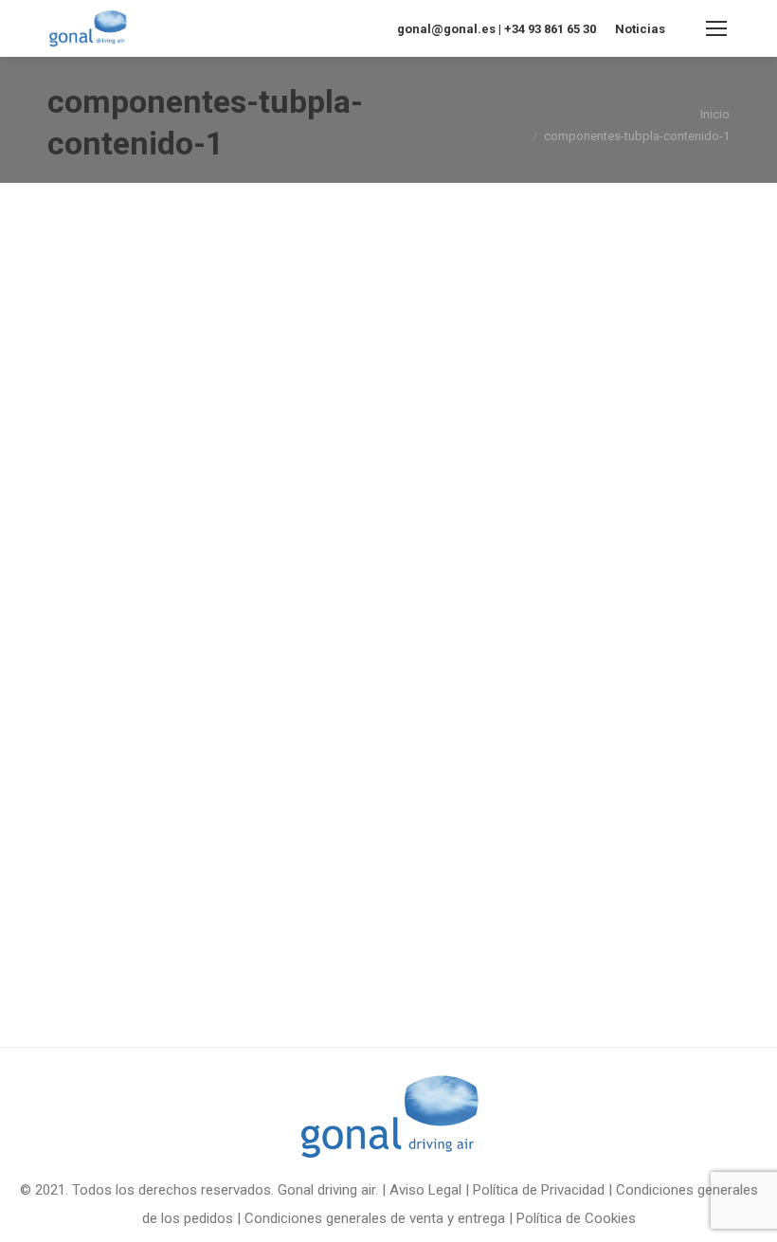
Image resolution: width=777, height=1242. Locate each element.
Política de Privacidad (539, 1189)
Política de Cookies (576, 1218)
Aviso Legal (425, 1189)
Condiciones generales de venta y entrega (374, 1218)
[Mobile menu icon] (716, 28)
